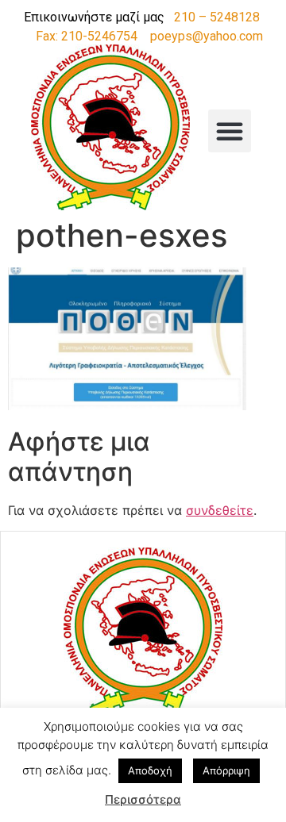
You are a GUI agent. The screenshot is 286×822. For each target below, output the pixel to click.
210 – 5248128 (217, 17)
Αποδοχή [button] (150, 770)
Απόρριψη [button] (226, 770)
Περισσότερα (143, 799)
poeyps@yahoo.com (206, 36)
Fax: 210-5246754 (86, 36)
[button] (229, 130)
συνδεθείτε (219, 510)
